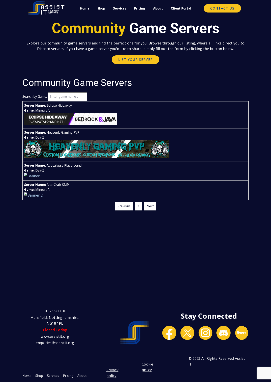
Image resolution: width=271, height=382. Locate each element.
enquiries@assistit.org (55, 342)
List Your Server (135, 59)
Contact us (222, 8)
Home (84, 8)
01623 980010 (54, 311)
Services (119, 8)
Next (150, 206)
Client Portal (181, 8)
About (158, 8)
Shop (101, 8)
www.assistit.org (55, 336)
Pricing (139, 8)
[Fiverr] (241, 333)
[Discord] (223, 333)
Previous (124, 206)
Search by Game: (34, 96)
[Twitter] (187, 333)
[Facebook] (169, 333)
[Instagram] (205, 333)
